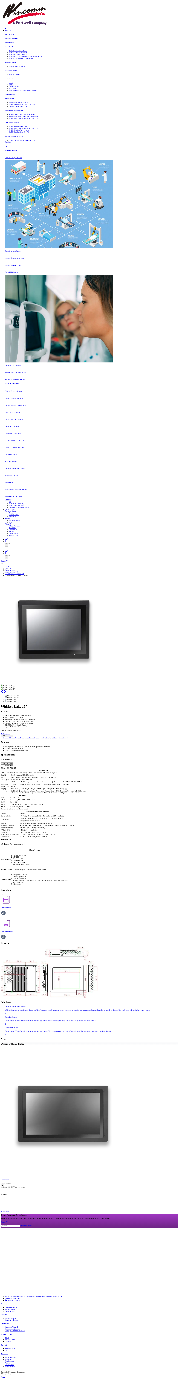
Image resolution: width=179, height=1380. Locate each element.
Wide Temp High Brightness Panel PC (14, 110)
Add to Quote (5, 734)
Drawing (40, 738)
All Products (9, 34)
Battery (11, 85)
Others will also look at (60, 738)
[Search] (6, 545)
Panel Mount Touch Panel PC (19, 102)
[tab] (89, 1304)
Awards (7, 1363)
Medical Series (9, 42)
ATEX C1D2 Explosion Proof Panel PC (22, 140)
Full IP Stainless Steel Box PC (19, 132)
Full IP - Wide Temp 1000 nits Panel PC (22, 114)
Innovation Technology (12, 1327)
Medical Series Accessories (11, 78)
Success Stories (10, 1339)
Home (7, 566)
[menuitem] (10, 502)
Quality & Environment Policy (15, 1331)
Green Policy (9, 1365)
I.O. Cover (12, 88)
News (51, 738)
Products (8, 568)
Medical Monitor (14, 75)
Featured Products (11, 38)
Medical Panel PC (9, 46)
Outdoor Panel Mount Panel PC (19, 106)
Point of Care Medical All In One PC (21, 58)
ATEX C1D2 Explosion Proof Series (14, 136)
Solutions (46, 738)
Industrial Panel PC (10, 98)
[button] (5, 28)
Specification (10, 738)
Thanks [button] (29, 1226)
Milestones (8, 1359)
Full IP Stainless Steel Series (12, 122)
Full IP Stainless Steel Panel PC (19, 126)
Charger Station (14, 86)
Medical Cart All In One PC (18, 52)
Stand (11, 83)
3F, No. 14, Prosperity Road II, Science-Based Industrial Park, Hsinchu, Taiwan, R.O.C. (34, 1297)
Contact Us (4, 561)
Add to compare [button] (8, 736)
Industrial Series (10, 94)
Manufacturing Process (12, 1329)
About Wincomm (10, 1357)
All (6, 146)
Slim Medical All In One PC (18, 54)
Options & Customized (22, 738)
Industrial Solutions (12, 383)
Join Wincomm (10, 1367)
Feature (3, 738)
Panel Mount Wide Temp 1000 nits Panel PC (23, 116)
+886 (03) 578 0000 (12, 1298)
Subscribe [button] (23, 1226)
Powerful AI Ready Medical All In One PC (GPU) (25, 56)
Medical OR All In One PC (18, 51)
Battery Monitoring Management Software (23, 90)
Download (33, 738)
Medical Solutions (11, 150)
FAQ (6, 1350)
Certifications (9, 1361)
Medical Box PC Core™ (11, 62)
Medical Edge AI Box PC (17, 66)
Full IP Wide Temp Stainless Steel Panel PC (23, 118)
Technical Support (11, 1348)
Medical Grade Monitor (11, 70)
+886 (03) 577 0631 (13, 1300)
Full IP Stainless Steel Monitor (19, 130)
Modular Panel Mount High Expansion (22, 104)
